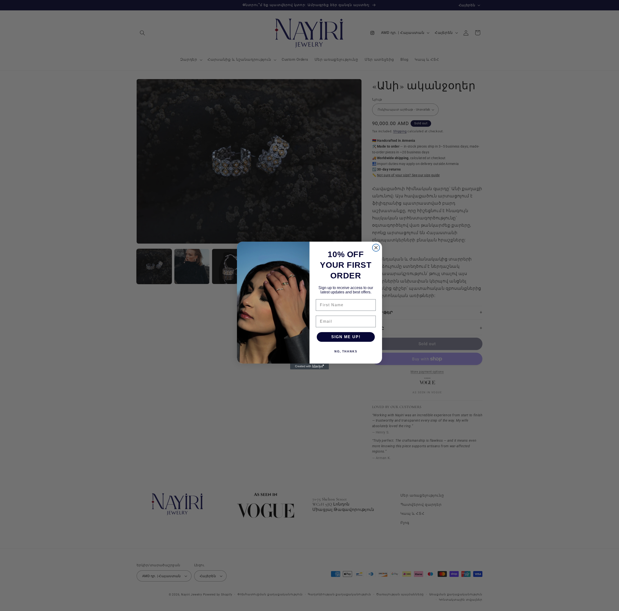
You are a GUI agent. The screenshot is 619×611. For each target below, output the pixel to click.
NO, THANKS (345, 351)
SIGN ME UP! (346, 337)
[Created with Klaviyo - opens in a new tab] (309, 366)
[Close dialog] (376, 247)
